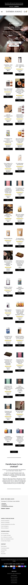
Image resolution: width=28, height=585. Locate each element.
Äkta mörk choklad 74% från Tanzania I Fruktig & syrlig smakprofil (20, 140)
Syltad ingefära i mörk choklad (8, 310)
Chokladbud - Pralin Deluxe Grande (8, 65)
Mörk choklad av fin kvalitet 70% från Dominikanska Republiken (8, 165)
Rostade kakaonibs (8, 238)
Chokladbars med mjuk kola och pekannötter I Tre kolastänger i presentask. (8, 362)
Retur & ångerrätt (14, 577)
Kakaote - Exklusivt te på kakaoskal (8, 288)
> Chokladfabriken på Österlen (7, 506)
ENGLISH (11, 6)
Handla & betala (14, 579)
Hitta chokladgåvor (5, 526)
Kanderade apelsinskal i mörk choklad (8, 215)
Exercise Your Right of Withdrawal (14, 573)
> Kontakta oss (4, 504)
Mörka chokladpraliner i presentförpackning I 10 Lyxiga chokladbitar (19, 388)
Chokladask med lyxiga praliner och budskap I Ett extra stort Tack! (8, 388)
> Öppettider (3, 503)
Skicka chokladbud (5, 527)
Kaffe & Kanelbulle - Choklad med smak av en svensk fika (20, 337)
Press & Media (4, 549)
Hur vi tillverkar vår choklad (6, 537)
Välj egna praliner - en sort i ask (20, 412)
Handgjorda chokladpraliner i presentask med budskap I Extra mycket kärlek (8, 190)
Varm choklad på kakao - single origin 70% (20, 66)
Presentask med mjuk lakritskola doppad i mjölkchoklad (8, 413)
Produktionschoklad (5, 548)
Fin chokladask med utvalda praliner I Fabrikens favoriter (20, 189)
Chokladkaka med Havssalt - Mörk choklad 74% (8, 337)
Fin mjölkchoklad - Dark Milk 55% (20, 164)
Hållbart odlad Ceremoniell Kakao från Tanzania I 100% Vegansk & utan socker (19, 91)
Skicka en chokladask (5, 522)
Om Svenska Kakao (5, 533)
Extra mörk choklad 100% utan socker (8, 89)
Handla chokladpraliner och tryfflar (8, 524)
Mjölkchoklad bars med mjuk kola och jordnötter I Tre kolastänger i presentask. (20, 263)
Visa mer (14, 451)
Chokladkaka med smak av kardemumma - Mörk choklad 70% (8, 140)
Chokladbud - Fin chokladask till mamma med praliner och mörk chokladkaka (20, 439)
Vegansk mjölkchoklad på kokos (19, 288)
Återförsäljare (4, 546)
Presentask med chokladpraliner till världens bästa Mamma (20, 361)
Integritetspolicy (14, 580)
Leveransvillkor (14, 575)
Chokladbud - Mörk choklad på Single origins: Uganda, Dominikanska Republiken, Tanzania (19, 312)
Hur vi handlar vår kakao (6, 535)
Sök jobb (3, 551)
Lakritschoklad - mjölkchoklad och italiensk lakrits (20, 116)
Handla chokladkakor (5, 520)
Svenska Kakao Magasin (5, 540)
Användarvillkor (14, 582)
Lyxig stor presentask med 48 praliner (8, 116)
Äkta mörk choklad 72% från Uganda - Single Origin (20, 215)
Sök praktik (3, 553)
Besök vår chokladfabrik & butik (7, 538)
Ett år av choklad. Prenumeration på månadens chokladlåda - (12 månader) (8, 263)
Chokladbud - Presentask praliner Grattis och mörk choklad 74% (8, 438)
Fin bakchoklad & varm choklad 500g (20, 239)
